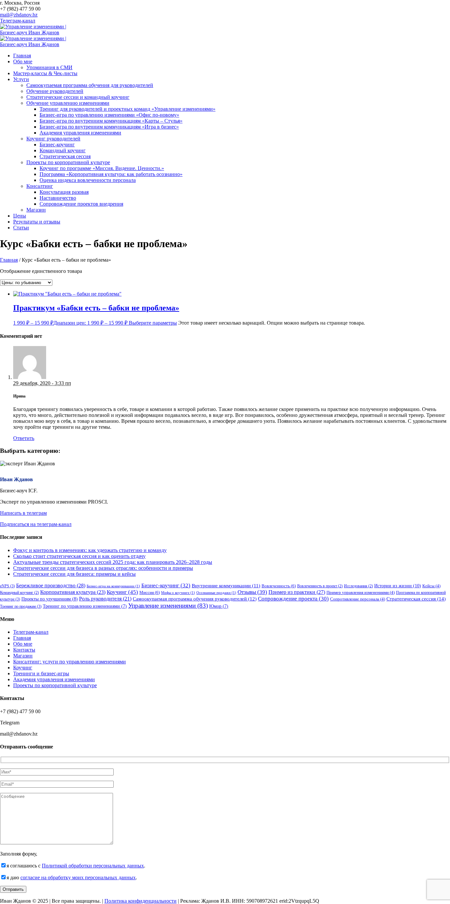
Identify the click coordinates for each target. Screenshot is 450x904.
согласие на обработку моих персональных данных (78, 877)
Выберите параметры (153, 323)
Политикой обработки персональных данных (93, 865)
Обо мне (22, 644)
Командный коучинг (19, 593)
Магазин (23, 655)
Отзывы (252, 592)
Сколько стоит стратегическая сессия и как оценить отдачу (79, 556)
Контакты (24, 650)
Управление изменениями (168, 605)
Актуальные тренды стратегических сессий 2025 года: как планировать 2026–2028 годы (112, 562)
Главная (9, 260)
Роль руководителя (105, 598)
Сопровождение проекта (293, 599)
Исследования (358, 586)
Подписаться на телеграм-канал (35, 524)
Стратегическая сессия (416, 598)
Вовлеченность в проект (320, 586)
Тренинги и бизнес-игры (41, 673)
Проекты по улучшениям (49, 599)
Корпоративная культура (72, 592)
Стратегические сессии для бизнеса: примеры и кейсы (74, 574)
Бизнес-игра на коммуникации (113, 586)
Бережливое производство (50, 585)
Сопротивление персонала (357, 599)
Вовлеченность (279, 585)
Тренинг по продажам (21, 606)
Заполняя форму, (18, 854)
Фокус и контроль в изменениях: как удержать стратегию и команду (90, 550)
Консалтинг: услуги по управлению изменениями (69, 661)
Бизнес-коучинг (165, 585)
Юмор (218, 606)
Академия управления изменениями (54, 679)
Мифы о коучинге (178, 593)
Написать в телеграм (23, 513)
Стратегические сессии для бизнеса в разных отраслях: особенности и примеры (103, 568)
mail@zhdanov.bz (19, 14)
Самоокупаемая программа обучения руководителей (195, 598)
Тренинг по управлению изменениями (85, 606)
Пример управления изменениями (360, 592)
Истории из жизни (397, 585)
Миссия (149, 592)
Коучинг (122, 592)
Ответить (23, 438)
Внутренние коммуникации (226, 585)
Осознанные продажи (216, 593)
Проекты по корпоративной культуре (55, 685)
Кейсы (431, 586)
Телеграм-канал (17, 20)
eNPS (7, 586)
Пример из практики (296, 592)
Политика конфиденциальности (140, 901)
